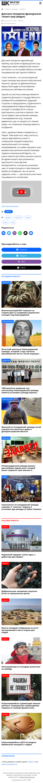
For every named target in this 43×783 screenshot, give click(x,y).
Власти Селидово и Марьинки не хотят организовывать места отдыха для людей (20, 630)
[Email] (31, 233)
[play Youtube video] (22, 192)
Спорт (4, 477)
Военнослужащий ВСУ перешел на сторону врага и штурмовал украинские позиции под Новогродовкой (21, 312)
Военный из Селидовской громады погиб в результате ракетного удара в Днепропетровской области (21, 429)
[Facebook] (4, 233)
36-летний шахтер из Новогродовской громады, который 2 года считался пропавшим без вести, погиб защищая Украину (20, 351)
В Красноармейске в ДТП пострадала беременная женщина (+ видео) (19, 743)
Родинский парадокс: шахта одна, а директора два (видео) (18, 556)
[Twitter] (26, 233)
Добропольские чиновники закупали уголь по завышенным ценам (19, 592)
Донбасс (8, 212)
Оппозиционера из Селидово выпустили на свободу (21, 668)
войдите (31, 762)
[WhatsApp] (20, 233)
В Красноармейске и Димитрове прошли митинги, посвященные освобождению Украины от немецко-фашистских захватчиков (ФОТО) (21, 705)
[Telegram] (9, 233)
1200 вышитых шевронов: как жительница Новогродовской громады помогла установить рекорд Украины (20, 390)
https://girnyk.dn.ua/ (27, 777)
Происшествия (7, 321)
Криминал (6, 283)
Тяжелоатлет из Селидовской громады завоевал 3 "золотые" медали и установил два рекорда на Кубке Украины (21, 507)
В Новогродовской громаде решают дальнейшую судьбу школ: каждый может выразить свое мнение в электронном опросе (18, 468)
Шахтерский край (10, 206)
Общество (6, 360)
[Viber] (14, 233)
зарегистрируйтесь (9, 764)
